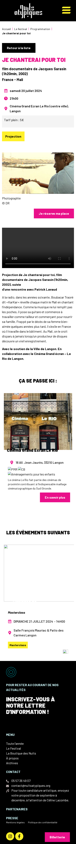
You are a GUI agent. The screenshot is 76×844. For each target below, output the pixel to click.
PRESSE (12, 818)
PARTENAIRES (17, 809)
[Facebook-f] (19, 836)
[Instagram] (10, 836)
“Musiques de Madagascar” (24, 602)
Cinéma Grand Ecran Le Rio (32, 450)
